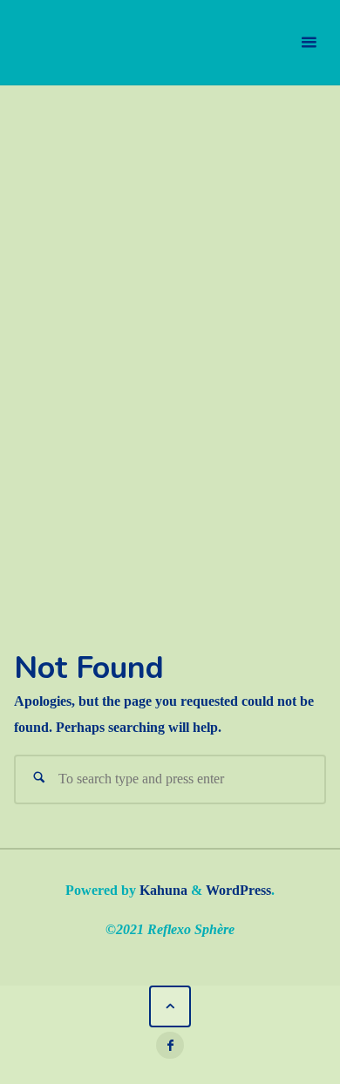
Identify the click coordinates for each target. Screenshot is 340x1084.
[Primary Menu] (308, 42)
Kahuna (161, 890)
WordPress (238, 890)
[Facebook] (169, 1045)
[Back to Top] (170, 1007)
